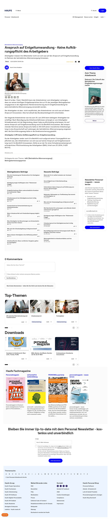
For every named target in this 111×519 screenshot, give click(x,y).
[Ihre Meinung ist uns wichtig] (5, 514)
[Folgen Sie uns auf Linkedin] (58, 486)
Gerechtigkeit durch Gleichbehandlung (55, 181)
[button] (102, 11)
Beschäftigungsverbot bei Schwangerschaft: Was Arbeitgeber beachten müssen (60, 231)
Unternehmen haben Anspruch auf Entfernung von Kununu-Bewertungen (59, 187)
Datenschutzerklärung (63, 448)
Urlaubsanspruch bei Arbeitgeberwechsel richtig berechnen (21, 198)
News (7, 61)
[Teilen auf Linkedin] (17, 97)
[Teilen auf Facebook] (12, 97)
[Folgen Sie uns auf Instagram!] (64, 486)
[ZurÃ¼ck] (73, 327)
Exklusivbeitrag (36, 322)
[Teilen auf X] (9, 97)
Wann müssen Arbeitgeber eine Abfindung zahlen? (22, 235)
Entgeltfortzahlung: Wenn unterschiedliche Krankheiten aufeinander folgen (23, 191)
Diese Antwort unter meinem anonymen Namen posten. (23, 274)
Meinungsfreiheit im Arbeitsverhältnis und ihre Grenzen (58, 239)
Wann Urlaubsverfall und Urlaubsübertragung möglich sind (23, 214)
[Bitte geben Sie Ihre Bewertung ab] (72, 61)
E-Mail (37, 439)
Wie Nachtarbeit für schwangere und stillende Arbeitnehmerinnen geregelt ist (60, 208)
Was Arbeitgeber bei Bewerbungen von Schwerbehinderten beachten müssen (23, 221)
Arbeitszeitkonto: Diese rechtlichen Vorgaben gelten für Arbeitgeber (22, 241)
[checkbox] (6, 274)
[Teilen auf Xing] (14, 97)
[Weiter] (77, 327)
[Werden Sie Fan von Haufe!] (67, 486)
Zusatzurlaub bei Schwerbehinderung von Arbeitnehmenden (19, 206)
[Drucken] (75, 61)
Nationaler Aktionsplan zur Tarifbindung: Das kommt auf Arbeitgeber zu (59, 195)
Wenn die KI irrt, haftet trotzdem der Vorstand (57, 175)
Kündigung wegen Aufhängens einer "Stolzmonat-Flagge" (22, 183)
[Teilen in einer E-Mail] (6, 97)
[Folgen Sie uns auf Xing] (61, 486)
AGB (59, 446)
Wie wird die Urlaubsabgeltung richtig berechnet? (22, 228)
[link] (7, 17)
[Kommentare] (79, 61)
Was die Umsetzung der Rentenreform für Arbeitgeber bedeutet (23, 175)
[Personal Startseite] (9, 11)
